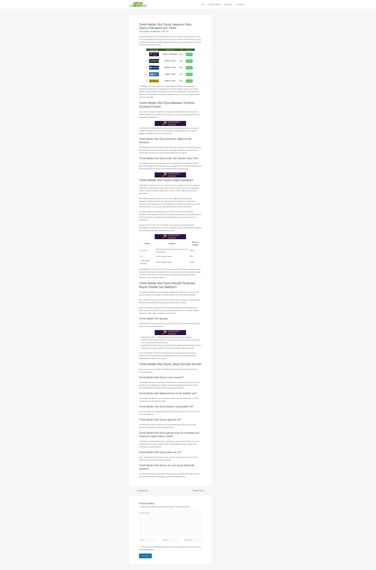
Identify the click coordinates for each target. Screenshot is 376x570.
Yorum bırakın (144, 31)
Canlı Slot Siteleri (215, 4)
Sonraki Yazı (198, 490)
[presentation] (205, 4)
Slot (202, 4)
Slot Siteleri (228, 4)
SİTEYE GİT (189, 54)
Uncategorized (155, 31)
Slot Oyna (240, 4)
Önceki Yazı (142, 490)
